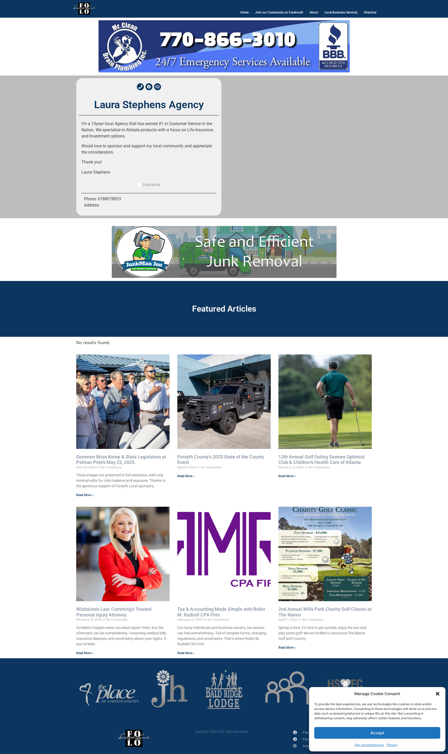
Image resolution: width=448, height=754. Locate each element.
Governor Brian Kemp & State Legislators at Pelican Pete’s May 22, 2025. (121, 459)
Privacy (392, 745)
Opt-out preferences (369, 745)
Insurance (151, 184)
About (314, 12)
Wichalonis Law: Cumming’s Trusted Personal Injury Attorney (113, 612)
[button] (437, 693)
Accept (377, 732)
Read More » (85, 495)
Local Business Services (341, 12)
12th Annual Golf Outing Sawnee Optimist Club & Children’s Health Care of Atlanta (321, 459)
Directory (370, 12)
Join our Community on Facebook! (279, 12)
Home (244, 12)
